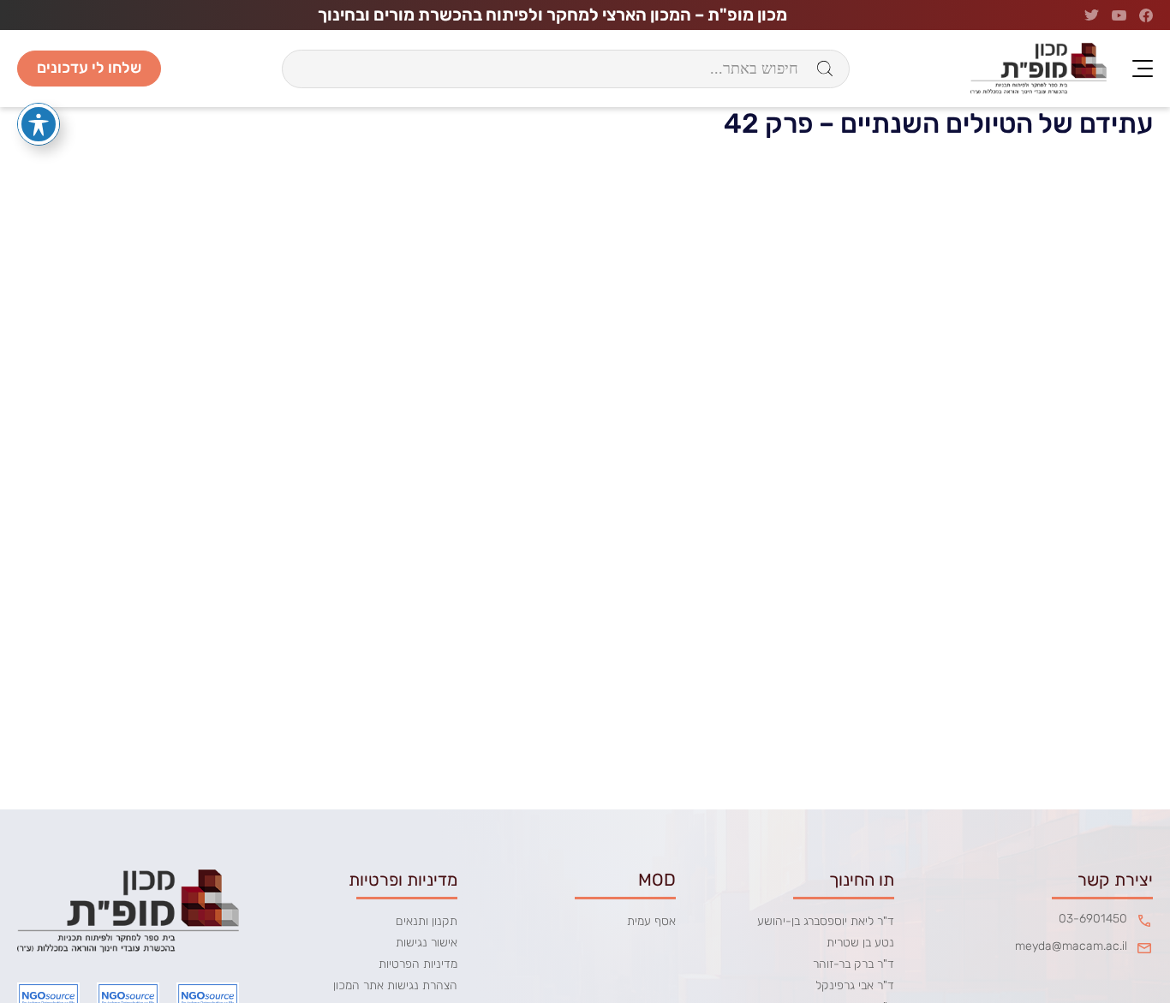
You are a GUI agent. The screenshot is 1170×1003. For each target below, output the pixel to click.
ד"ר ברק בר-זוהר (853, 964)
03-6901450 (1093, 919)
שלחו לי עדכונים (89, 67)
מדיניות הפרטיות (418, 964)
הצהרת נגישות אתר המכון (395, 985)
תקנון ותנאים (426, 921)
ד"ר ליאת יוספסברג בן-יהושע (825, 921)
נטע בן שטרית (860, 942)
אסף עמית (651, 921)
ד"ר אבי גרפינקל (854, 985)
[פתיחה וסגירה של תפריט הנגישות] (38, 124)
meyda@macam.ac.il (1071, 946)
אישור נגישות (426, 942)
